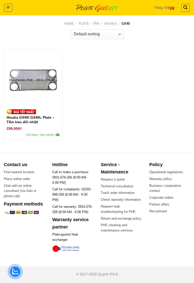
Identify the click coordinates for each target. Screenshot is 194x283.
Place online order (17, 179)
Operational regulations (166, 172)
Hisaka (110, 23)
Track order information (118, 193)
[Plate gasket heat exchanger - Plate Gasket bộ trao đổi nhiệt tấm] (97, 8)
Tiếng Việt (162, 8)
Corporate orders (161, 197)
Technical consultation (117, 186)
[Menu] (8, 8)
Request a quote (113, 179)
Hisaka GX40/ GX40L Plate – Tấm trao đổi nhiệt (30, 119)
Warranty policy (160, 179)
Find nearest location (19, 172)
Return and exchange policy (121, 218)
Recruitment (158, 211)
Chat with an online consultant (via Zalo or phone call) (20, 191)
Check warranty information (121, 199)
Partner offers (159, 204)
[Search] (185, 8)
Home (69, 23)
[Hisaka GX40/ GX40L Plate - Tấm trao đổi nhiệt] (33, 80)
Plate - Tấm (89, 23)
